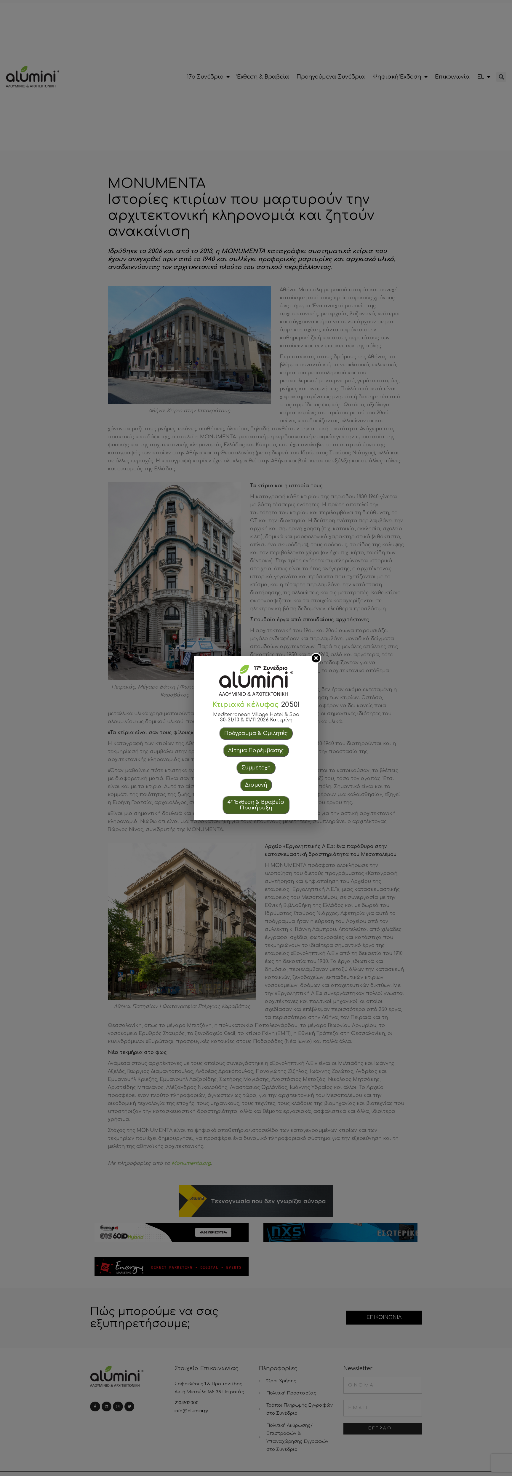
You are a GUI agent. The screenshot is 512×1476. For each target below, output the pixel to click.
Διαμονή (256, 785)
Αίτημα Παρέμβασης (256, 750)
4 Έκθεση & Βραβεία (256, 805)
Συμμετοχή (256, 768)
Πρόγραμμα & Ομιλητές (256, 733)
